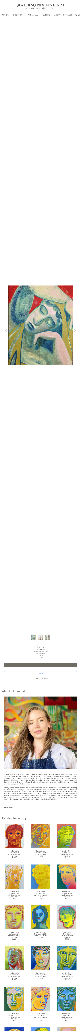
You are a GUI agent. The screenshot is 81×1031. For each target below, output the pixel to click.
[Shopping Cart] (79, 15)
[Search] (76, 15)
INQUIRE (40, 673)
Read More (8, 807)
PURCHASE (40, 665)
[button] (18, 15)
